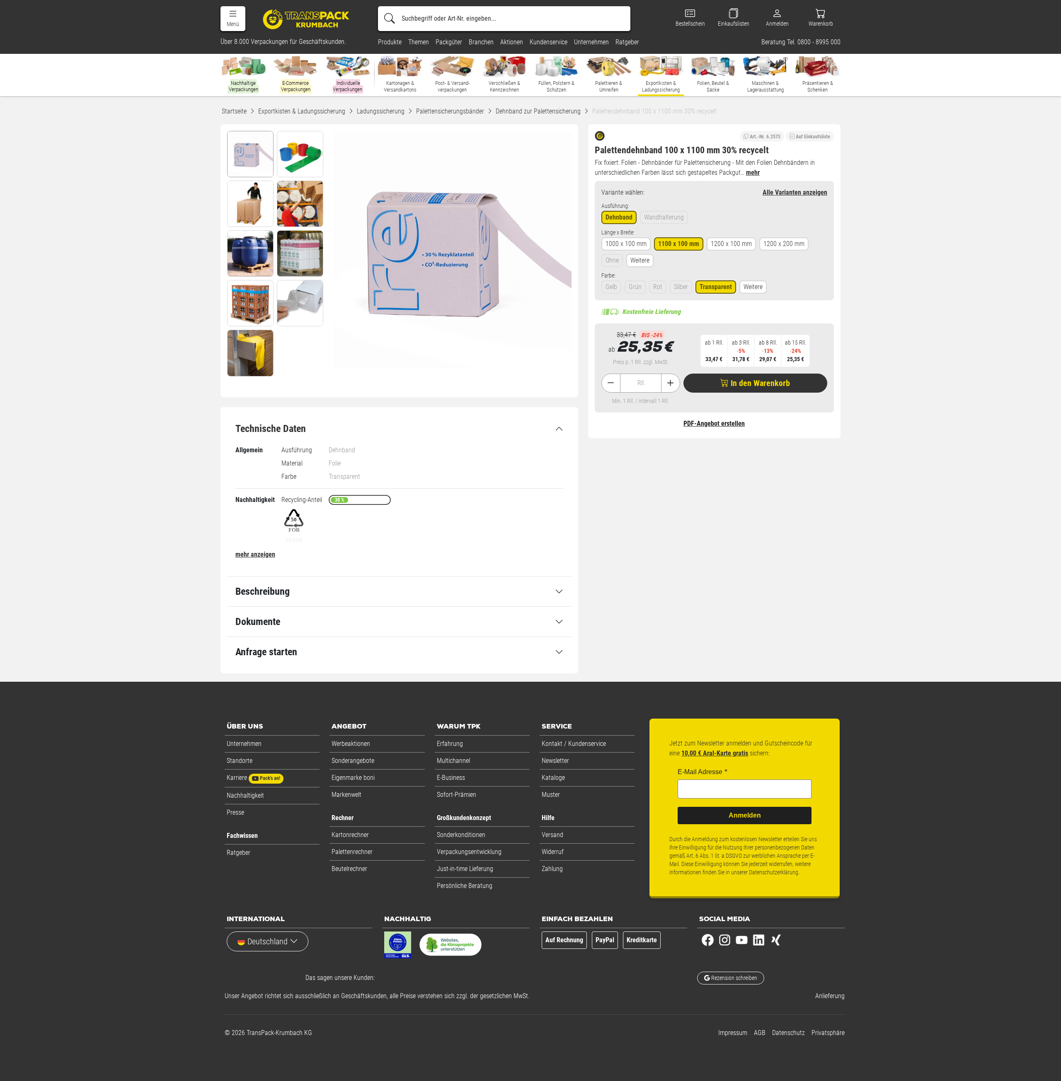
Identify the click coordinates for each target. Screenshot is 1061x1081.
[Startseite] (307, 18)
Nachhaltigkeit (245, 795)
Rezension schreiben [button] (733, 978)
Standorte (239, 761)
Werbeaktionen (351, 744)
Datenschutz (788, 1033)
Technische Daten (270, 428)
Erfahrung (450, 744)
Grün (635, 287)
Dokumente (257, 621)
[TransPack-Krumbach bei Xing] (775, 939)
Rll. (641, 383)
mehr (753, 172)
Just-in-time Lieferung (465, 869)
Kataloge (553, 778)
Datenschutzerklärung (773, 872)
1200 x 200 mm (783, 244)
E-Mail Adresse (700, 771)
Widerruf (553, 852)
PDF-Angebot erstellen (714, 423)
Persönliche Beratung (464, 886)
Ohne (612, 260)
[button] (232, 18)
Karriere (253, 778)
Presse (235, 812)
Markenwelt (346, 795)
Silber (681, 287)
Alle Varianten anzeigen (795, 192)
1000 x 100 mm (626, 244)
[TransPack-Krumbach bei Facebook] (707, 939)
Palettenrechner (352, 852)
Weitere (639, 260)
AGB (759, 1033)
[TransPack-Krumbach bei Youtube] (741, 939)
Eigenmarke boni (353, 778)
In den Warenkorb (759, 383)
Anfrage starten (266, 652)
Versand (552, 835)
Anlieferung (830, 996)
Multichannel (453, 761)
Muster (551, 795)
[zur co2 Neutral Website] (450, 946)
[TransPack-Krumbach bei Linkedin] (758, 939)
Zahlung (552, 869)
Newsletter (555, 761)
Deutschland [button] (267, 941)
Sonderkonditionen (461, 835)
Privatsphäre (828, 1033)
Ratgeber (238, 853)
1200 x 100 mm (731, 244)
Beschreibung (262, 591)
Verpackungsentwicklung (469, 852)
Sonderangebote (353, 761)
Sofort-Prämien (456, 795)
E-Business (451, 778)
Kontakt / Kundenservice (574, 744)
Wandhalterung (664, 217)
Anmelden (745, 815)
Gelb (611, 287)
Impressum (732, 1033)
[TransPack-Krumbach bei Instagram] (724, 939)
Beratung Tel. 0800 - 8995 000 (801, 42)
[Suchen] (389, 18)
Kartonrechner (350, 835)
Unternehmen (244, 744)
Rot (657, 287)
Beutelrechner (349, 869)
